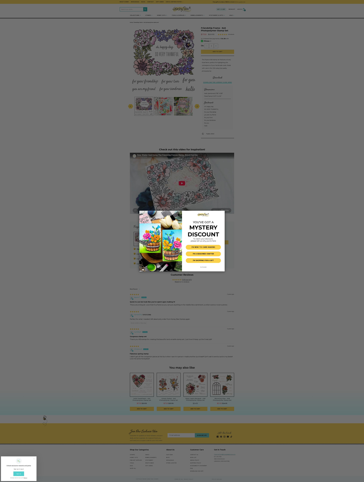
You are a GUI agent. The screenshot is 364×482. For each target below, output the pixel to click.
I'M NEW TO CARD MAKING (203, 247)
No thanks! (203, 267)
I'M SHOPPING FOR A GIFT (203, 260)
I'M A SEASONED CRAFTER (203, 254)
